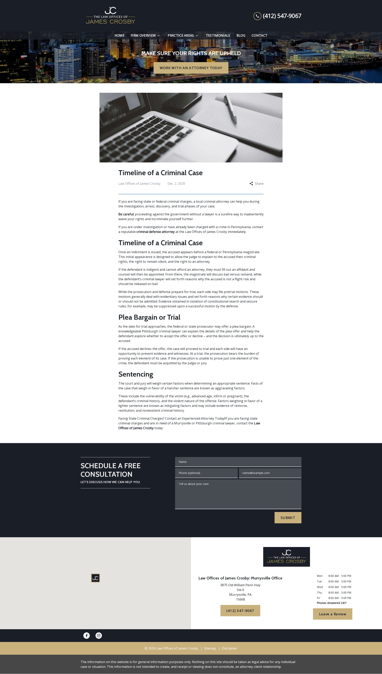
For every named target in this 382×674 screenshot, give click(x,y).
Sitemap (210, 648)
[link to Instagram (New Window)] (99, 635)
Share (259, 183)
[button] (95, 578)
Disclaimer (229, 648)
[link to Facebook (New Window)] (86, 635)
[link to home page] (110, 15)
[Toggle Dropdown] (160, 35)
